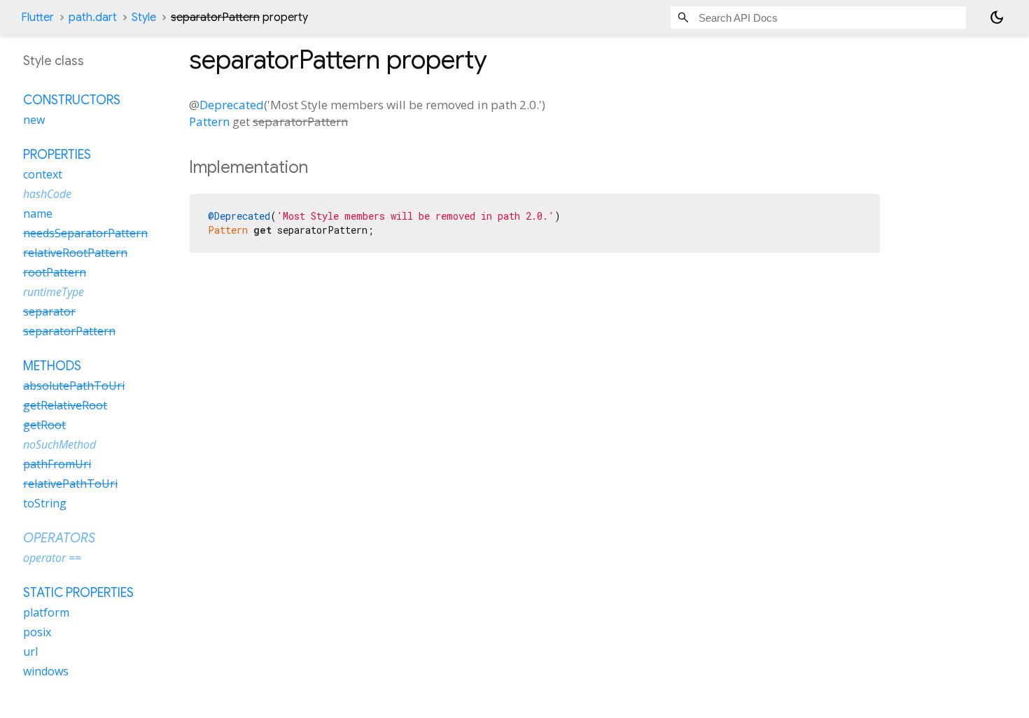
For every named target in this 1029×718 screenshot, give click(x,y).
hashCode (47, 194)
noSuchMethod (59, 444)
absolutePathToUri (74, 385)
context (42, 174)
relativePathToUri (70, 483)
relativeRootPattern (75, 252)
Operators (59, 538)
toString (44, 503)
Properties (57, 154)
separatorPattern (69, 331)
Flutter (37, 17)
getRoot (44, 424)
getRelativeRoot (65, 405)
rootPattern (54, 272)
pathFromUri (57, 464)
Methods (52, 366)
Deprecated (232, 105)
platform (46, 612)
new (34, 119)
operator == (52, 557)
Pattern (209, 121)
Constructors (71, 100)
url (30, 651)
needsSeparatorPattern (85, 233)
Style (144, 17)
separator (49, 311)
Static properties (78, 592)
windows (46, 671)
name (37, 213)
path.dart (93, 17)
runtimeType (53, 292)
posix (37, 632)
